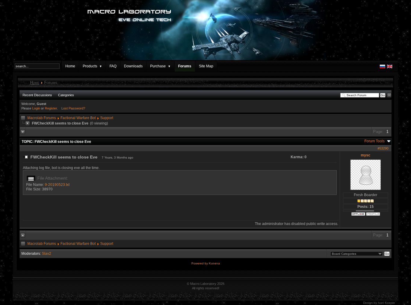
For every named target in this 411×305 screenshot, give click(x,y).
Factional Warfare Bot (78, 118)
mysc (365, 155)
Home (70, 66)
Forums (184, 66)
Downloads (133, 66)
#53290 (383, 148)
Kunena (214, 263)
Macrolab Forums (41, 118)
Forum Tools (374, 141)
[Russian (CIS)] (382, 68)
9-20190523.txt (57, 185)
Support (106, 118)
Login (36, 108)
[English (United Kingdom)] (389, 68)
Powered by (200, 263)
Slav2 (46, 253)
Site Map (206, 66)
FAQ (113, 66)
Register (51, 108)
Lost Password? (73, 108)
